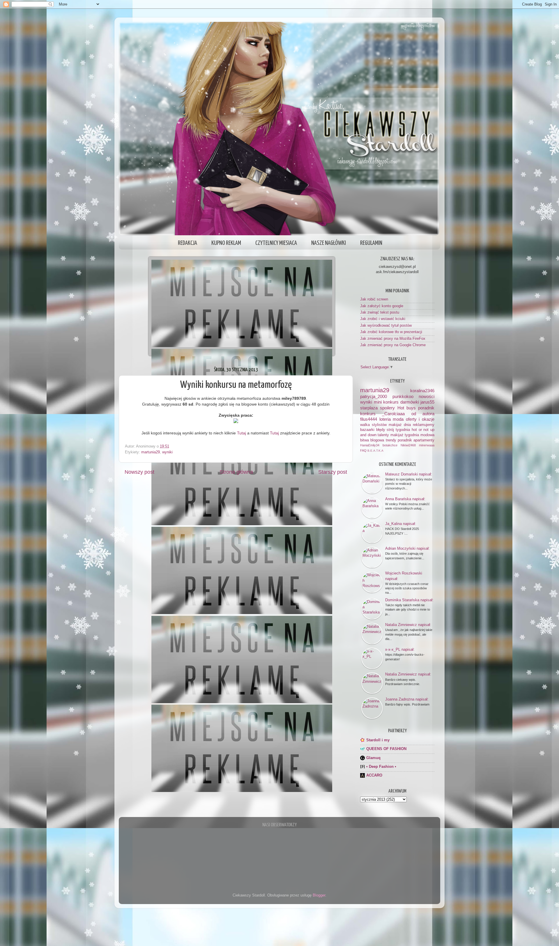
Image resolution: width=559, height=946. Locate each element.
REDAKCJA (187, 243)
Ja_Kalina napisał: (400, 523)
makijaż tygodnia (404, 435)
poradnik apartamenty (416, 440)
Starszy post (332, 472)
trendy (391, 440)
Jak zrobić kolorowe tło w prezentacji (391, 332)
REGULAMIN (371, 243)
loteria (385, 419)
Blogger (319, 895)
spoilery (387, 407)
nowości (426, 396)
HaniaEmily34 (369, 445)
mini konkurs (386, 401)
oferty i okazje (420, 419)
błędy (380, 430)
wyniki (167, 452)
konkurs (368, 413)
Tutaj (241, 433)
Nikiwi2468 (408, 445)
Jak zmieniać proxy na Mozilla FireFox (392, 339)
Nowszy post (139, 472)
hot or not (420, 430)
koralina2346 (422, 390)
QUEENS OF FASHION (386, 749)
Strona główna (236, 472)
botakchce (390, 445)
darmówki (409, 401)
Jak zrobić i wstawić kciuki (382, 319)
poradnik (426, 407)
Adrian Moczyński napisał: (407, 548)
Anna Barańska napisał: (405, 499)
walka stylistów (373, 425)
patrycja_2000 (373, 396)
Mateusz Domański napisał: (408, 474)
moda (398, 419)
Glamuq (373, 758)
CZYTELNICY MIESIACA (276, 243)
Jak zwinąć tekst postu (379, 312)
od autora (422, 413)
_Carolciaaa (393, 413)
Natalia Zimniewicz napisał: (408, 625)
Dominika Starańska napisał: (409, 600)
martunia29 (150, 452)
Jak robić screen (374, 299)
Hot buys (406, 407)
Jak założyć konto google (381, 306)
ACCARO (374, 775)
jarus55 (427, 401)
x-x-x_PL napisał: (400, 649)
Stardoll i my (378, 740)
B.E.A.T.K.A (375, 450)
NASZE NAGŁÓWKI (328, 243)
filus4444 (368, 419)
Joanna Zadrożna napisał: (407, 699)
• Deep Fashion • (381, 767)
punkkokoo (402, 396)
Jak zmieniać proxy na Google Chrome (393, 345)
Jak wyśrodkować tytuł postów (386, 325)
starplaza (369, 407)
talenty (383, 435)
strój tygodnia (398, 430)
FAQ (363, 450)
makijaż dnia (400, 425)
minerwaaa (426, 445)
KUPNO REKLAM (226, 243)
